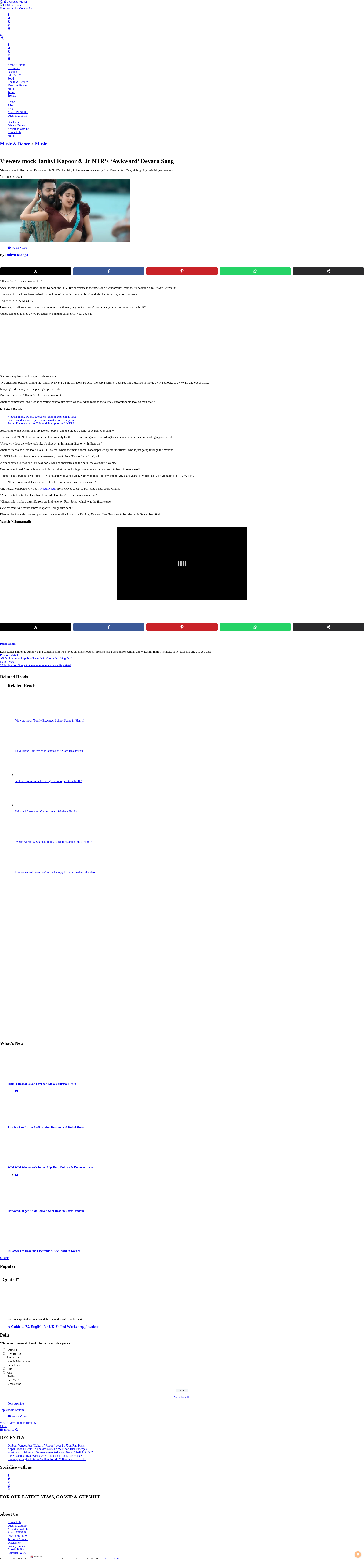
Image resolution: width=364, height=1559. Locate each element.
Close (3, 1426)
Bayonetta (13, 1357)
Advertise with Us (18, 128)
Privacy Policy (16, 125)
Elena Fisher (14, 1365)
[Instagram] (9, 25)
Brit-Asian (14, 68)
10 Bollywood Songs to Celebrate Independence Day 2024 (35, 665)
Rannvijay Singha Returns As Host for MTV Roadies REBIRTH (47, 1459)
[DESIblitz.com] (11, 5)
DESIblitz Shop (17, 1525)
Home (11, 102)
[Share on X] (35, 271)
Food (11, 78)
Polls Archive (16, 1403)
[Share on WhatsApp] (255, 271)
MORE (4, 1258)
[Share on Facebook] (108, 271)
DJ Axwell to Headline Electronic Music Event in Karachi (44, 1250)
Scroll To (8, 1429)
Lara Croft (13, 1380)
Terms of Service (18, 1539)
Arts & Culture (16, 64)
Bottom (19, 1410)
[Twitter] (9, 18)
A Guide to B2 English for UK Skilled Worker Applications (53, 1327)
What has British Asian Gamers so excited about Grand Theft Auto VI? (50, 1452)
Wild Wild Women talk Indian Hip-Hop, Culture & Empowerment (50, 1167)
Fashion (12, 71)
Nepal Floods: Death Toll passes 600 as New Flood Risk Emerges (47, 1449)
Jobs (10, 1)
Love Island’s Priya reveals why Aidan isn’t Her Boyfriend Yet (45, 1455)
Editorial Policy (17, 1552)
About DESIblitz (18, 112)
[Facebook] (8, 14)
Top (2, 1410)
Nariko (11, 1376)
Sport (11, 88)
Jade (9, 1372)
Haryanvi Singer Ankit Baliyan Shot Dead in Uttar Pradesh (46, 1211)
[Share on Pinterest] (182, 271)
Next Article (7, 661)
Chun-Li (12, 1349)
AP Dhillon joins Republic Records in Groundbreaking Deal (36, 658)
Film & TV (14, 75)
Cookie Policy (16, 1549)
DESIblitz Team (17, 115)
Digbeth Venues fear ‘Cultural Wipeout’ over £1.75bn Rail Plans (46, 1445)
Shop (3, 8)
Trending (31, 1422)
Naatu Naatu (48, 488)
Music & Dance (17, 85)
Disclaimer (14, 122)
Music (41, 143)
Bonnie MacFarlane (18, 1361)
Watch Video (19, 247)
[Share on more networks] (328, 271)
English (37, 1556)
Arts (15, 1)
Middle (9, 1410)
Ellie (9, 1368)
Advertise (12, 8)
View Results (182, 1397)
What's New (7, 1422)
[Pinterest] (9, 21)
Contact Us (26, 8)
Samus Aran (14, 1384)
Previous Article (9, 655)
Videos (23, 1)
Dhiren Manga (16, 255)
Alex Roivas (13, 1353)
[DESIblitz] (0, 38)
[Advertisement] (65, 344)
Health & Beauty (18, 81)
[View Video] (16, 1091)
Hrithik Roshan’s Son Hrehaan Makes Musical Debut (42, 1083)
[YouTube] (9, 28)
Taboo (11, 92)
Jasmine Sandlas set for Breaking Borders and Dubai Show (46, 1127)
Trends (12, 95)
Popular (20, 1422)
